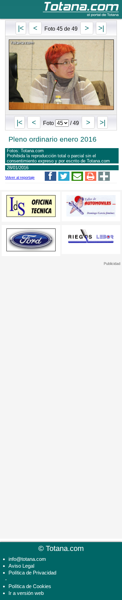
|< (21, 28)
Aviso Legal (21, 566)
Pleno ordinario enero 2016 (52, 139)
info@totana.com (27, 559)
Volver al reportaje (20, 177)
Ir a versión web (26, 593)
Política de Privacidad (32, 572)
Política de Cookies (29, 586)
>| (101, 28)
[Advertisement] (61, 308)
